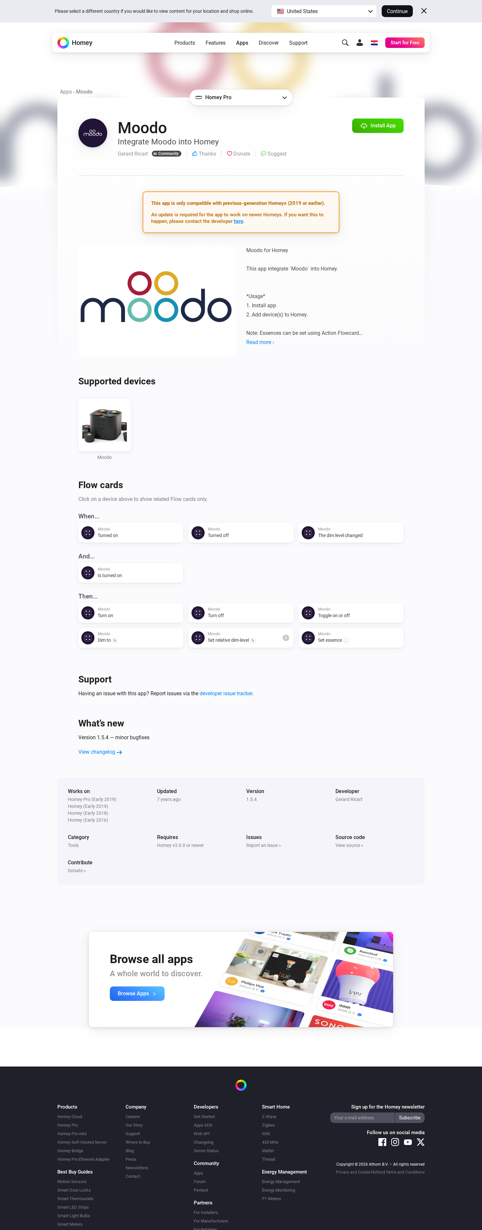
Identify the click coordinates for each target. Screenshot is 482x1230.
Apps (242, 43)
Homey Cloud (69, 1116)
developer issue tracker (226, 693)
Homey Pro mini (72, 1133)
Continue (397, 11)
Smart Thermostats (75, 1198)
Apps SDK (203, 1125)
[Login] (360, 43)
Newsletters (137, 1167)
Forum (200, 1181)
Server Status (206, 1150)
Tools (73, 845)
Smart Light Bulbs (73, 1215)
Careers (133, 1116)
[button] (323, 11)
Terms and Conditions (405, 1172)
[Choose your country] (374, 43)
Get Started (204, 1116)
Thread (268, 1159)
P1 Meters (271, 1198)
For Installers (206, 1212)
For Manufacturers (211, 1221)
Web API (202, 1133)
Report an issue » (263, 845)
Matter (268, 1150)
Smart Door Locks (74, 1190)
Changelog (203, 1142)
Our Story (134, 1125)
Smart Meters (70, 1224)
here (238, 221)
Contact (133, 1176)
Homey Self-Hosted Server (82, 1142)
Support (298, 43)
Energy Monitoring (278, 1190)
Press (131, 1159)
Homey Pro (67, 1125)
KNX (266, 1133)
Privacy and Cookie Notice (359, 1172)
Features (216, 43)
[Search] (345, 43)
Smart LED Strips (73, 1207)
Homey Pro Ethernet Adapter (83, 1159)
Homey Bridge (70, 1150)
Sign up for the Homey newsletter (388, 1107)
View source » (349, 845)
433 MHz (270, 1142)
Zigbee (268, 1125)
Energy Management (281, 1181)
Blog (130, 1150)
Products (184, 43)
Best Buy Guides (75, 1172)
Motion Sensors (72, 1181)
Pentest (201, 1190)
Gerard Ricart (349, 799)
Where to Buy (138, 1142)
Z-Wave (269, 1116)
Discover (269, 43)
